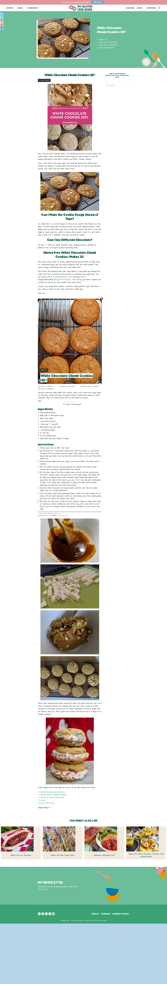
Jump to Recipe (45, 80)
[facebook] (39, 913)
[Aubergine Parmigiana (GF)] (100, 827)
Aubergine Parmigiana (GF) (104, 855)
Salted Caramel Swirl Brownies (52, 792)
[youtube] (53, 913)
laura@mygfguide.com (62, 276)
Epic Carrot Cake (47, 803)
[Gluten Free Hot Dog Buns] (17, 827)
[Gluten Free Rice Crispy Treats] (59, 827)
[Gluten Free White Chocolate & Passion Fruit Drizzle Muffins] (142, 827)
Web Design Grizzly (101, 921)
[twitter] (42, 913)
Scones (43, 800)
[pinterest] (49, 913)
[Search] (159, 8)
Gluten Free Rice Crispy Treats (62, 855)
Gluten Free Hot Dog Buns (21, 855)
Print (39, 401)
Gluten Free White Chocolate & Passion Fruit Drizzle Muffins (146, 855)
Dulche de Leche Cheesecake (52, 797)
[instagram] (46, 913)
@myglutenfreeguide (62, 279)
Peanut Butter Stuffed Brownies (53, 794)
